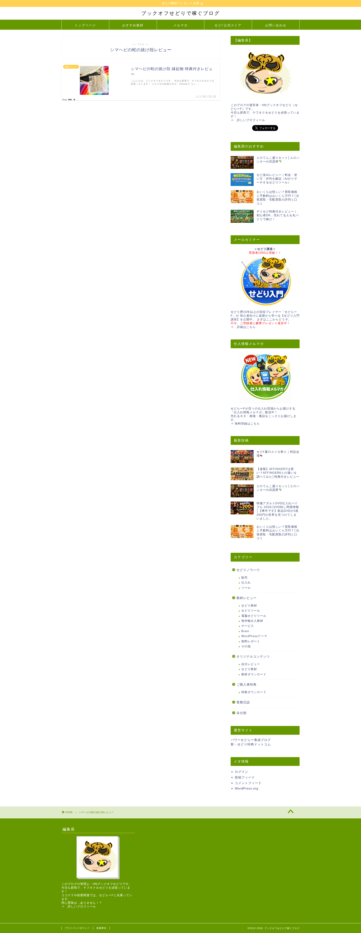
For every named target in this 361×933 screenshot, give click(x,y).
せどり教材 (249, 605)
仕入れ (246, 582)
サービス (247, 625)
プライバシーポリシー (77, 928)
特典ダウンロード (253, 692)
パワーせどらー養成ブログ (251, 740)
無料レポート (250, 641)
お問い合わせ (275, 25)
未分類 (241, 713)
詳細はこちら (246, 327)
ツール (246, 587)
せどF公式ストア (228, 25)
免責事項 (101, 928)
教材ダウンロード (253, 674)
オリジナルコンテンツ (253, 656)
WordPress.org (246, 788)
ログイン (241, 771)
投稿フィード (245, 777)
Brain (245, 631)
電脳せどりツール (253, 615)
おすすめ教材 (133, 25)
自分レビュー (250, 664)
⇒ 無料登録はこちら (245, 423)
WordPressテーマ (254, 636)
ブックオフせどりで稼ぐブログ (180, 13)
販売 (244, 577)
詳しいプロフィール (251, 120)
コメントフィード (248, 783)
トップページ (85, 25)
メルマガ (180, 25)
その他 (246, 646)
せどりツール (250, 610)
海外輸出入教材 (252, 620)
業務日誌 (243, 702)
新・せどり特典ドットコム (251, 744)
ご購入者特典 (246, 684)
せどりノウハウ (248, 570)
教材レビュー (246, 598)
